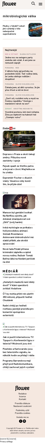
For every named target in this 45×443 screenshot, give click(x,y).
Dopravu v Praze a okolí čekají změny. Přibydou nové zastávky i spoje (19, 157)
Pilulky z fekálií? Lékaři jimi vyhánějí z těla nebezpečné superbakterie (14, 30)
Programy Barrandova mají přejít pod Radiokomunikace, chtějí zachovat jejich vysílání (18, 364)
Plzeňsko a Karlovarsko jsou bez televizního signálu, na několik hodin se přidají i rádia (18, 352)
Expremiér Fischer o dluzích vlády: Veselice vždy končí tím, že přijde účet (17, 181)
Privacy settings (6, 441)
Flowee (11, 4)
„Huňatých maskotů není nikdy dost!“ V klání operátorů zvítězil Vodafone (18, 285)
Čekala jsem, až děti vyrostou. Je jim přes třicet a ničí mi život (22, 88)
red (17, 68)
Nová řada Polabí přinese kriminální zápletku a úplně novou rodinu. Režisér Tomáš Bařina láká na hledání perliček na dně (19, 255)
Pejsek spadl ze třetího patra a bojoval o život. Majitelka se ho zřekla (19, 169)
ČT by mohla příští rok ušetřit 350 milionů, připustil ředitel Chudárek (18, 297)
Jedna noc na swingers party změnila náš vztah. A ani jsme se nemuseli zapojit (20, 60)
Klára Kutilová (28, 54)
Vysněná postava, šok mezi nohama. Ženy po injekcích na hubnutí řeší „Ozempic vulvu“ (22, 115)
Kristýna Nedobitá (23, 109)
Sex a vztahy (11, 54)
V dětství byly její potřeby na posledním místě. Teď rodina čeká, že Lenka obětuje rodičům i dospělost (21, 75)
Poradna (9, 68)
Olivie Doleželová (25, 84)
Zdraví (8, 109)
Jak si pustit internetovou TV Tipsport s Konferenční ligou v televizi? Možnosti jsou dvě (18, 340)
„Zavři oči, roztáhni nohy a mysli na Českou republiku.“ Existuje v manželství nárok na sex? (22, 101)
